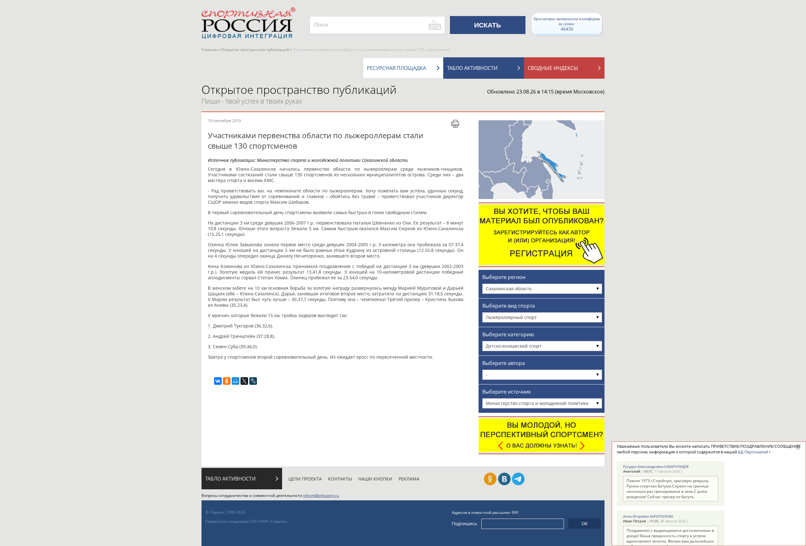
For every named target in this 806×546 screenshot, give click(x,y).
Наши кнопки (375, 479)
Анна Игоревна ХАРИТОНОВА (648, 516)
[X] (244, 381)
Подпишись (464, 523)
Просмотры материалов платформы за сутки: (566, 23)
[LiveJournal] (253, 381)
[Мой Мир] (235, 381)
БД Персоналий (753, 452)
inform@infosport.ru (321, 495)
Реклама (409, 479)
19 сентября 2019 (224, 120)
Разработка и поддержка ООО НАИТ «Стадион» (246, 521)
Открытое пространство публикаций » (256, 49)
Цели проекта (305, 479)
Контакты (340, 479)
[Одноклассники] (226, 381)
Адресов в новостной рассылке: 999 (485, 512)
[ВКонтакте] (218, 381)
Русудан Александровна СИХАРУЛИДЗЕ (656, 466)
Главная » (211, 49)
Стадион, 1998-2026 (227, 512)
